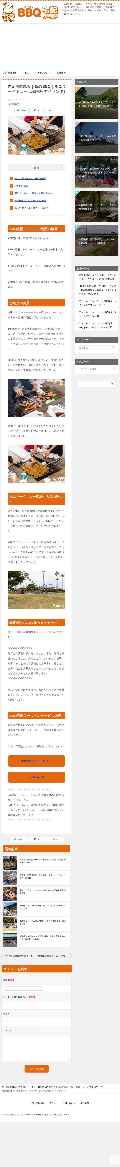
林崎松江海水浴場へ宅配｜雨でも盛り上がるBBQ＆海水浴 (55, 956)
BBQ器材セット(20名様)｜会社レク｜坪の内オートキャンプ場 (43, 907)
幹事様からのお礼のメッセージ (30, 200)
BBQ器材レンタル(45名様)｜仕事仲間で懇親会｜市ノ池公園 (43, 922)
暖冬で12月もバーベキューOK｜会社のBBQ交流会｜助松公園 (44, 891)
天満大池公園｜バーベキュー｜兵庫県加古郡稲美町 (97, 207)
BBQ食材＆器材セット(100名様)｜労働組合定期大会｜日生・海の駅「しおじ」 (43, 937)
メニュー (26, 73)
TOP (42, 1087)
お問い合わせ (44, 73)
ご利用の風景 (21, 186)
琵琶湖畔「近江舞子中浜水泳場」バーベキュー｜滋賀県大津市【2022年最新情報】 (97, 172)
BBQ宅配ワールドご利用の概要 (30, 178)
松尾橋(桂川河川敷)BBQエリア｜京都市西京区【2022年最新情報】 (97, 241)
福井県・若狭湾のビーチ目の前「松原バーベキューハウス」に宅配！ (43, 876)
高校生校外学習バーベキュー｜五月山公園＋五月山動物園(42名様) (43, 861)
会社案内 (61, 73)
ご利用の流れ (9, 73)
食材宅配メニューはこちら (36, 761)
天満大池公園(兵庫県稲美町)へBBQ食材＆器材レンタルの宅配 (21, 956)
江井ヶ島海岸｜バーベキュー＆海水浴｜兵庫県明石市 (97, 138)
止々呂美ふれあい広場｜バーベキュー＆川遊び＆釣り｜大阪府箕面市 (97, 103)
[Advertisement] (60, 46)
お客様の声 (14, 104)
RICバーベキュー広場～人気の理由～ (33, 193)
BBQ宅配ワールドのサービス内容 (31, 208)
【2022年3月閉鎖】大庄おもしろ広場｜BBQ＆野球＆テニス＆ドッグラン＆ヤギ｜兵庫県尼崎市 (97, 290)
